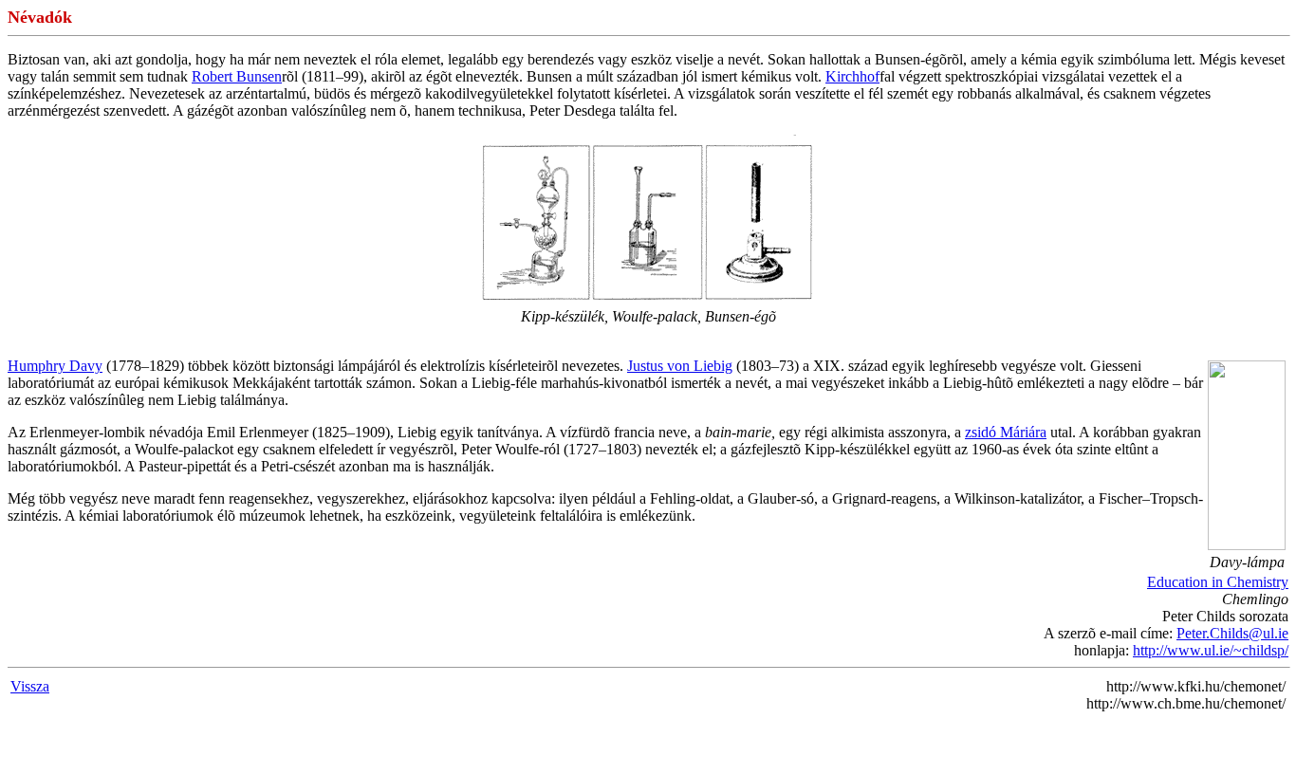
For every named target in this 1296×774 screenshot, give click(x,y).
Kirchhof (852, 76)
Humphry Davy (55, 366)
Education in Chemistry (1217, 582)
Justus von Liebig (679, 366)
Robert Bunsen (237, 76)
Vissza (29, 686)
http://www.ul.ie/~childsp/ (1210, 650)
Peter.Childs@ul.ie (1232, 633)
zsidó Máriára (1005, 432)
